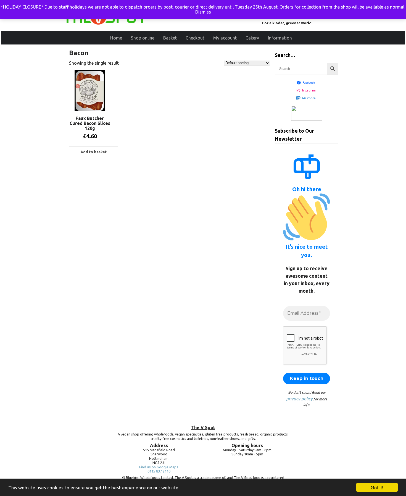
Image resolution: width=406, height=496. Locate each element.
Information (280, 37)
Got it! (377, 487)
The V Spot (203, 427)
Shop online (142, 37)
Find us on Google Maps (158, 467)
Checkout (195, 37)
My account (225, 37)
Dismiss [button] (203, 11)
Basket (170, 37)
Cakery (252, 37)
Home (116, 37)
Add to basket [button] (93, 152)
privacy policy (299, 398)
